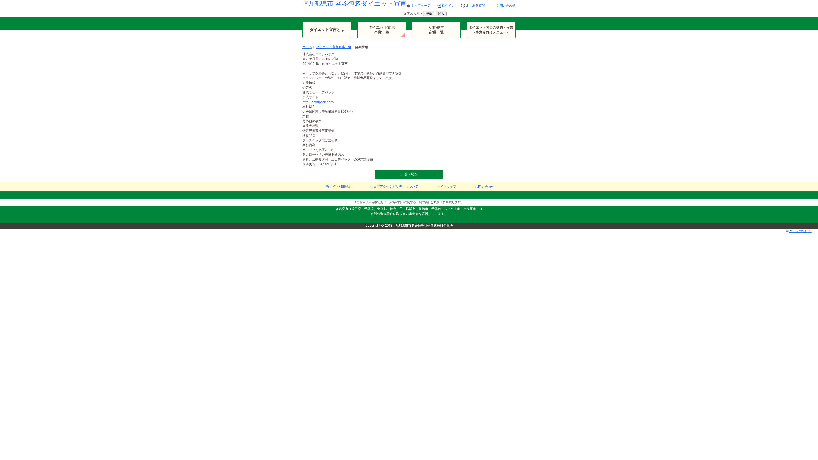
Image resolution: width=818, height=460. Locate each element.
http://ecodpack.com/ (318, 102)
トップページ (421, 5)
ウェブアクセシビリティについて (394, 186)
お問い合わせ (506, 5)
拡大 (441, 14)
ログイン (448, 5)
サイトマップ (446, 186)
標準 (429, 14)
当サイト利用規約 (338, 186)
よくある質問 (475, 5)
